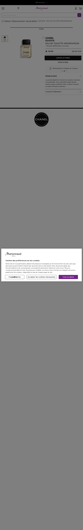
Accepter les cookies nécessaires (41, 277)
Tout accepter (68, 277)
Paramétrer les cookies (15, 277)
